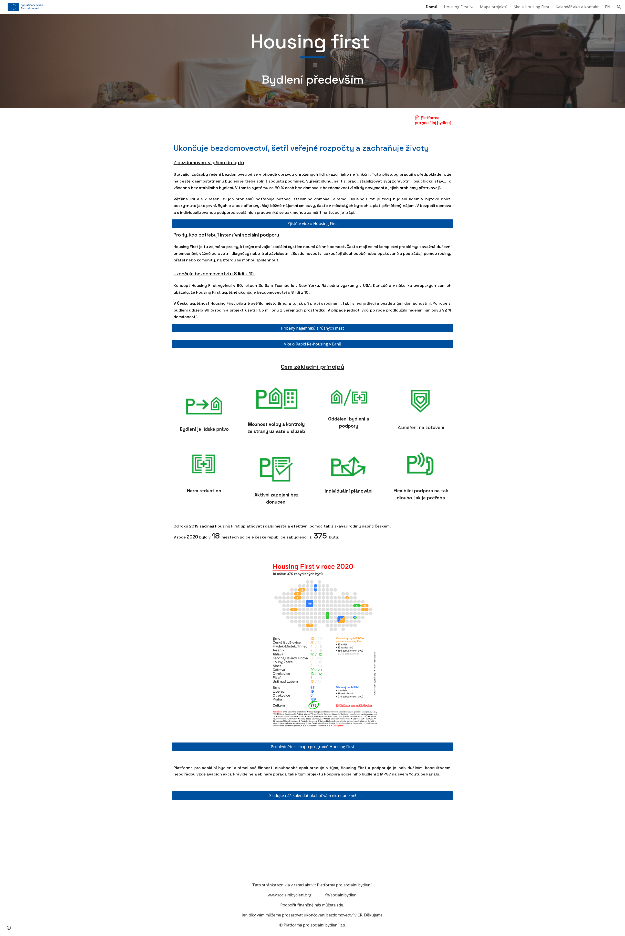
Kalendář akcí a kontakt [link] (577, 7)
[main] (312, 60)
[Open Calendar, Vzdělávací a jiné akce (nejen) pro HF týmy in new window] (444, 818)
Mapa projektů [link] (493, 7)
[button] (619, 7)
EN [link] (607, 7)
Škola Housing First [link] (531, 7)
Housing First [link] (456, 7)
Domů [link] (432, 7)
